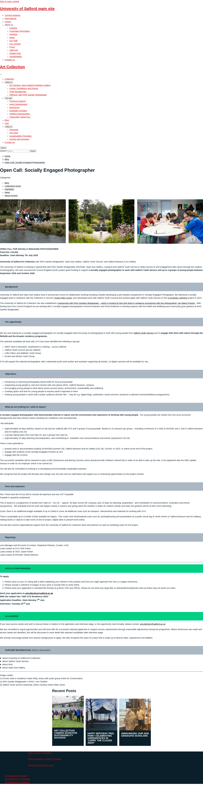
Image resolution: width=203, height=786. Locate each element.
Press (12, 47)
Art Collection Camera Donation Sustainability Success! (65, 734)
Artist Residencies (17, 92)
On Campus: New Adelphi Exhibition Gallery (30, 85)
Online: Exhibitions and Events (23, 88)
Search (3, 151)
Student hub (15, 53)
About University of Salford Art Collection (21, 658)
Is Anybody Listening (177, 298)
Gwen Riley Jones (63, 298)
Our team (13, 133)
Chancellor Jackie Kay (19, 117)
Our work (9, 98)
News (12, 37)
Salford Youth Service (143, 333)
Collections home (13, 186)
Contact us (10, 60)
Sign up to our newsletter (40, 753)
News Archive (11, 195)
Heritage (13, 34)
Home (7, 156)
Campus (13, 28)
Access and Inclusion (19, 139)
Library (8, 22)
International (10, 18)
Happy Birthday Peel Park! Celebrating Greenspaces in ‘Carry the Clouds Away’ (101, 738)
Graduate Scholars (18, 111)
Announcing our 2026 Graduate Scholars (135, 734)
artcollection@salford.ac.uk (39, 593)
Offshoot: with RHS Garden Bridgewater (28, 95)
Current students (12, 15)
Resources (14, 107)
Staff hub (13, 50)
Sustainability (15, 56)
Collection (9, 79)
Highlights (9, 189)
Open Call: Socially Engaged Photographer (25, 162)
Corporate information (19, 31)
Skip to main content (9, 1)
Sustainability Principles (20, 136)
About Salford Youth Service (15, 661)
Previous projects (17, 101)
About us (9, 127)
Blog (7, 120)
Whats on (9, 82)
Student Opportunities (19, 114)
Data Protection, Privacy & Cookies (44, 759)
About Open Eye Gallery (13, 667)
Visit (7, 123)
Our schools (15, 44)
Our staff (13, 41)
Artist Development (18, 104)
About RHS (7, 664)
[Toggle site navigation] (1, 74)
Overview (13, 130)
